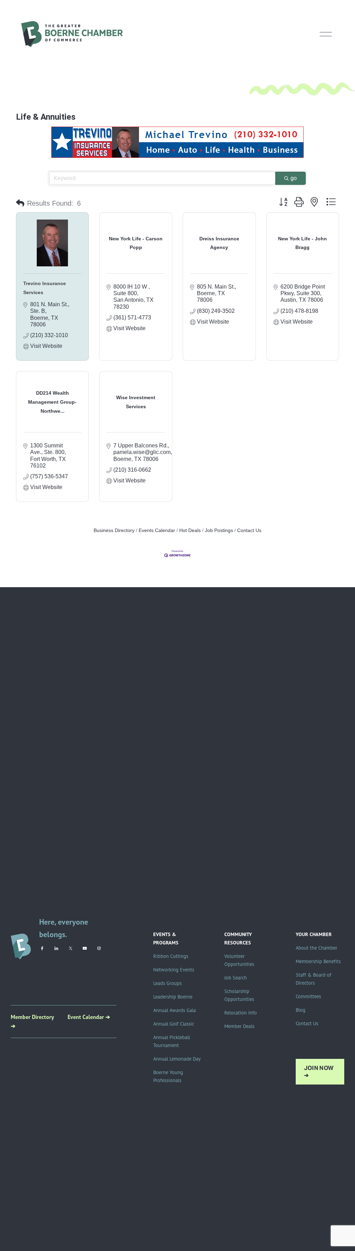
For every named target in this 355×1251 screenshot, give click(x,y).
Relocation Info (240, 1013)
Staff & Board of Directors (313, 979)
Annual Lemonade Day (177, 1059)
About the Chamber (316, 948)
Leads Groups (167, 983)
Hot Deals (190, 530)
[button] (20, 203)
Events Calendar (157, 530)
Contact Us (249, 530)
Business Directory (114, 530)
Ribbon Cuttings (170, 956)
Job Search (235, 978)
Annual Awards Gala (174, 1010)
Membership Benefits (318, 961)
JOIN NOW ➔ (319, 1071)
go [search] (294, 178)
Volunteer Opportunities (239, 960)
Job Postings (219, 530)
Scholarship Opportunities (239, 995)
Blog (300, 1010)
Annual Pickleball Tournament (171, 1041)
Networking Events (173, 970)
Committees (308, 996)
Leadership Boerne (172, 997)
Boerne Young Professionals (168, 1076)
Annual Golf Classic (173, 1024)
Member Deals (239, 1026)
